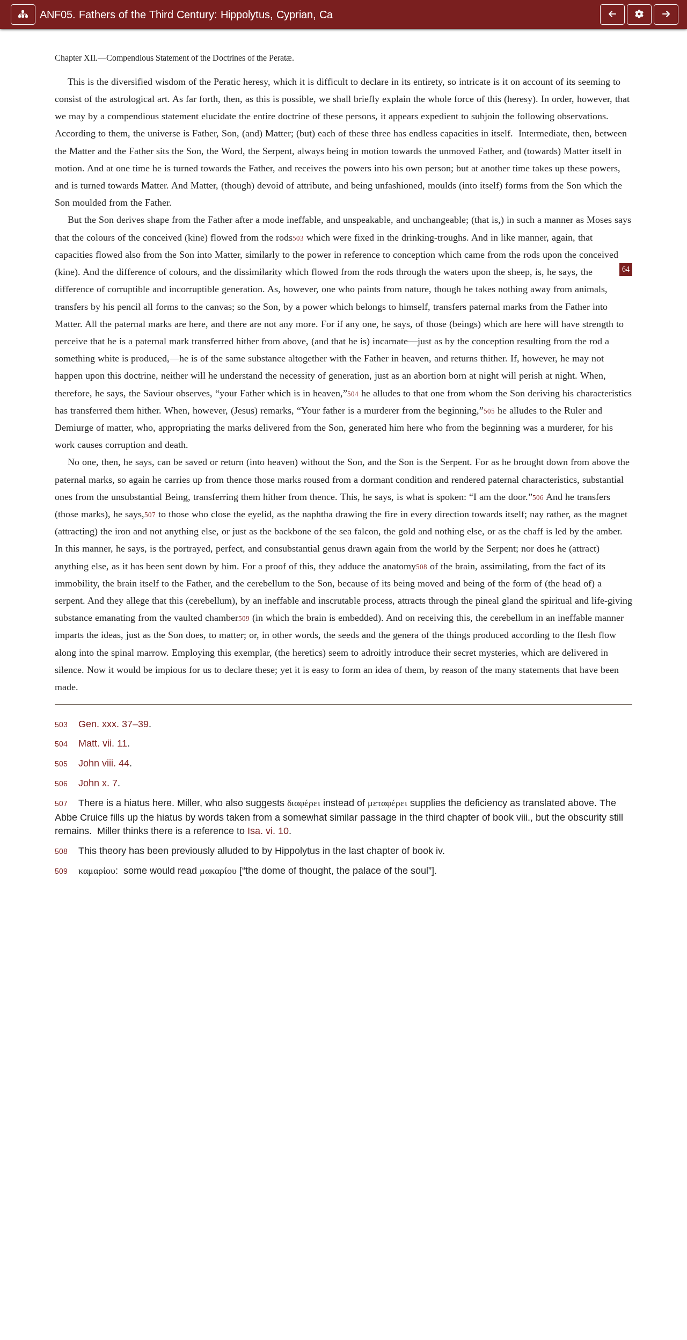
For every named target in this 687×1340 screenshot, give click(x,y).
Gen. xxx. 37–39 (113, 723)
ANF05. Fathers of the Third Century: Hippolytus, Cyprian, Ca (186, 14)
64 (626, 269)
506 (538, 498)
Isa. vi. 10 (268, 830)
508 (421, 567)
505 (489, 411)
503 (298, 238)
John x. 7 (98, 782)
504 (353, 394)
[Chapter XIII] (666, 14)
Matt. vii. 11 (102, 743)
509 (244, 618)
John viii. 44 (103, 763)
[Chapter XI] (612, 14)
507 (150, 515)
